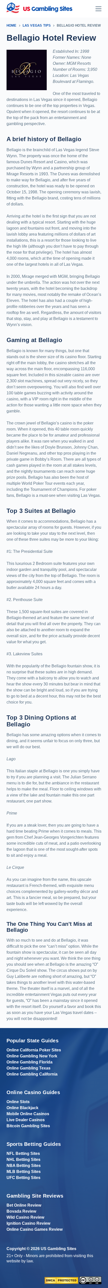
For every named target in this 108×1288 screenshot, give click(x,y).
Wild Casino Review (25, 1217)
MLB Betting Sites (24, 1171)
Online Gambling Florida (29, 1062)
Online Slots (18, 1102)
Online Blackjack (22, 1108)
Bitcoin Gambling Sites (28, 1126)
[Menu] (98, 9)
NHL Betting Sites (23, 1159)
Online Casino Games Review (35, 1229)
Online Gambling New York (32, 1056)
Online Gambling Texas (28, 1068)
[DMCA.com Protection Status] (61, 1280)
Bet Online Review (24, 1205)
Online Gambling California (32, 1074)
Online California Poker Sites (34, 1050)
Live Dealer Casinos (26, 1120)
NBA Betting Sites (24, 1165)
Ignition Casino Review (28, 1223)
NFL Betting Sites (23, 1153)
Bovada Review (21, 1211)
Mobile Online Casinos (28, 1114)
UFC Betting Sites (23, 1177)
